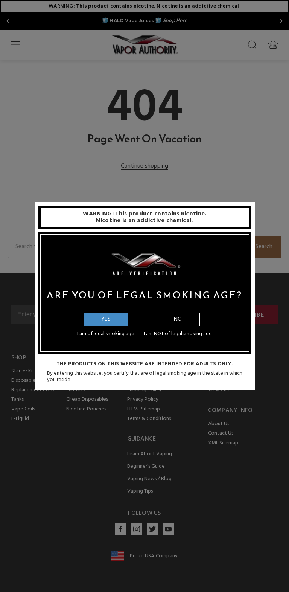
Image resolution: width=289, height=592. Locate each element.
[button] (288, 586)
